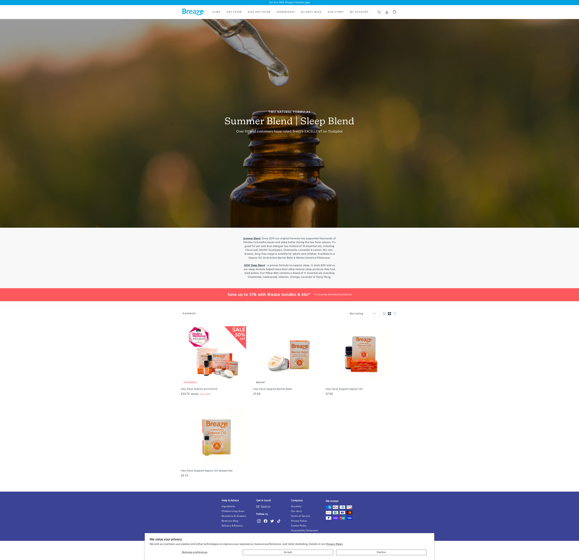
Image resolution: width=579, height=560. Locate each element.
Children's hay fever (233, 511)
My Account (359, 12)
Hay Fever (234, 12)
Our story (296, 511)
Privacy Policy (334, 544)
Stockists (296, 506)
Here (307, 3)
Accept (288, 552)
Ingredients (286, 12)
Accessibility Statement (304, 531)
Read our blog (230, 521)
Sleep (216, 12)
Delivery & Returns (232, 526)
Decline (381, 552)
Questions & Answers (234, 516)
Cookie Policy (299, 526)
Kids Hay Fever (259, 12)
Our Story (336, 12)
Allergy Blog (311, 12)
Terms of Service (300, 516)
